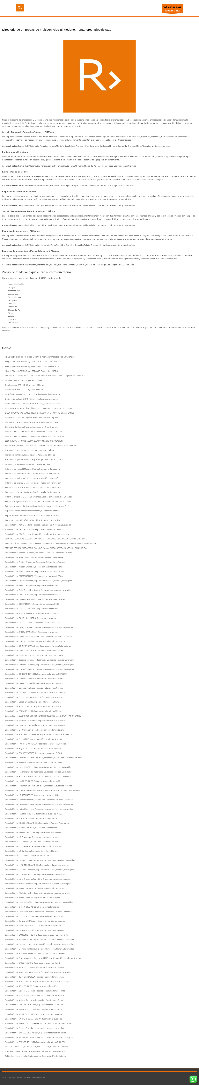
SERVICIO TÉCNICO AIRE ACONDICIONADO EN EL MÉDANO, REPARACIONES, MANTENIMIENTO (46, 538)
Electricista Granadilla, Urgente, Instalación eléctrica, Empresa (31, 422)
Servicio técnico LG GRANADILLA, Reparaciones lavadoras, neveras (33, 846)
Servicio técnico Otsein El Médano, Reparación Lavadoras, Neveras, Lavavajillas (39, 902)
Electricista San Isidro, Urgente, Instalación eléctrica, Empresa (31, 427)
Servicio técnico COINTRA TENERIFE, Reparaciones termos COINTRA (34, 655)
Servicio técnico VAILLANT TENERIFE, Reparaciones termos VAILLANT (35, 1004)
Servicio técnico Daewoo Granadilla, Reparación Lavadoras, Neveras (34, 683)
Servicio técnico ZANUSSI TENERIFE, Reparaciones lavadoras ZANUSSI (35, 1042)
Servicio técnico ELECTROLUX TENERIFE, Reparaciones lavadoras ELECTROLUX (38, 734)
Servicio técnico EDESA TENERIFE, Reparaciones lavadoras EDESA (33, 711)
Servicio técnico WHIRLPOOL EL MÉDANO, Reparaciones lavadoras (33, 1009)
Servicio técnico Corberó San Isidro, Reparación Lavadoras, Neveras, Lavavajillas (39, 669)
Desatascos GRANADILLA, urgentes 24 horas (24, 389)
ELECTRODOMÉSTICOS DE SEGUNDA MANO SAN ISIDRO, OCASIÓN (34, 441)
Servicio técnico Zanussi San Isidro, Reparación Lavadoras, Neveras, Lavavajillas (39, 1037)
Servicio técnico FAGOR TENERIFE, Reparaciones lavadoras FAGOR (33, 753)
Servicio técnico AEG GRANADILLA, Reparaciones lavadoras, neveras (34, 529)
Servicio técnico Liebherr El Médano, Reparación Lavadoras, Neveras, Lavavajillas (40, 860)
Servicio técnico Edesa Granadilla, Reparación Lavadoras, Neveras (33, 701)
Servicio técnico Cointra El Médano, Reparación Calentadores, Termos (35, 641)
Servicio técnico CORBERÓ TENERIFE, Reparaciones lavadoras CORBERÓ (36, 674)
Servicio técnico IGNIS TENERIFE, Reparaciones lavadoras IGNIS (32, 795)
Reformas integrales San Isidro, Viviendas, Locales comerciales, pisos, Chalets (38, 506)
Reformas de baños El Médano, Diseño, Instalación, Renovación (32, 469)
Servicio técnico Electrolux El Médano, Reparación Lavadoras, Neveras (35, 720)
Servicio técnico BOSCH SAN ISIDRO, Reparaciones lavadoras (31, 618)
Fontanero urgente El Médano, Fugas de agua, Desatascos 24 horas (34, 459)
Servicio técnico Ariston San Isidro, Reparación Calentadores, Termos (34, 571)
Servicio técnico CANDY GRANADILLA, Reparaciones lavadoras (31, 632)
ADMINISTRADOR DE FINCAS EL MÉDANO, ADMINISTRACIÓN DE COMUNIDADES (39, 357)
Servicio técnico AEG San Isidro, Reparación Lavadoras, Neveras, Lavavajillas (37, 534)
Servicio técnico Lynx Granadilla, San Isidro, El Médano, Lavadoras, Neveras (37, 879)
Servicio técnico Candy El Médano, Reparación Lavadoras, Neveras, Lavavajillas (39, 627)
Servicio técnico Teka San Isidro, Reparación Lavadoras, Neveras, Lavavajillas (38, 981)
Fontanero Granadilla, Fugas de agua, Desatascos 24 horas (30, 450)
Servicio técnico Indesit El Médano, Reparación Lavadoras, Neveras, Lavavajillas (39, 799)
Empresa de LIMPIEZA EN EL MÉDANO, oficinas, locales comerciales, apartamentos (40, 445)
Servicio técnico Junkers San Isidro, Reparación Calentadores (31, 827)
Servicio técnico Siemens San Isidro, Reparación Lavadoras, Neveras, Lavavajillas (39, 948)
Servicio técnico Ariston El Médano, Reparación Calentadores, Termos (35, 562)
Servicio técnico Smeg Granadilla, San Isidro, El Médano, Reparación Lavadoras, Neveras (43, 958)
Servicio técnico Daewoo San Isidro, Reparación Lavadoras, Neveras (34, 688)
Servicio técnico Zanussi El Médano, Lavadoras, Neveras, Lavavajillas (34, 1028)
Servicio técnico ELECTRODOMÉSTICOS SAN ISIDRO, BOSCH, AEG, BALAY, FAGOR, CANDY (43, 716)
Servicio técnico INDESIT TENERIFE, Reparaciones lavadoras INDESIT (34, 813)
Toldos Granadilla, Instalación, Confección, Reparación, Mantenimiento (35, 1051)
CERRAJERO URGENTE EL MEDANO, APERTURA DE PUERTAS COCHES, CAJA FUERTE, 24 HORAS (45, 375)
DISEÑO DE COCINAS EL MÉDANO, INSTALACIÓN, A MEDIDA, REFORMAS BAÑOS (39, 413)
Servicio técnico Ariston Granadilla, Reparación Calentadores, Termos (34, 566)
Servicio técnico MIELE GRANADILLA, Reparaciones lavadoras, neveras (35, 888)
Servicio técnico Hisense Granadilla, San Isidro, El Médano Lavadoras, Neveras (38, 785)
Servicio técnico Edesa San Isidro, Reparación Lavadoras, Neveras (33, 706)
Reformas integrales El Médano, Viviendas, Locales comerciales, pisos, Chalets (38, 496)
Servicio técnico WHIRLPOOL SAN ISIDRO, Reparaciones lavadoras (33, 1018)
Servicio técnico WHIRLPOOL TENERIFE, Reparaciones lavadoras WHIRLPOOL (38, 1023)
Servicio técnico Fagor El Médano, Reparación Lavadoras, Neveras (33, 739)
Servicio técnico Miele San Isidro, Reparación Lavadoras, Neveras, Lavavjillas (37, 893)
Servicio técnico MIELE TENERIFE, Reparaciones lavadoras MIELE (32, 897)
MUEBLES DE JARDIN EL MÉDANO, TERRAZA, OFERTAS (28, 464)
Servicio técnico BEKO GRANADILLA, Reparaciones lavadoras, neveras (35, 599)
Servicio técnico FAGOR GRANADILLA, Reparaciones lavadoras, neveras (35, 743)
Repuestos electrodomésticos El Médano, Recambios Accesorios (32, 510)
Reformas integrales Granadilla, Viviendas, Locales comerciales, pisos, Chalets (38, 501)
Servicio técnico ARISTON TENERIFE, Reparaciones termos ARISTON (34, 576)
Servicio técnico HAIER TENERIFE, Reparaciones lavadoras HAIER (32, 781)
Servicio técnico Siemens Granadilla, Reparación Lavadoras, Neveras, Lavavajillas (39, 944)
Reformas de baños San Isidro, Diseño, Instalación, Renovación (32, 478)
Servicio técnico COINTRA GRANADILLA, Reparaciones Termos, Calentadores (38, 646)
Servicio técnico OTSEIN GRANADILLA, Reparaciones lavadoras (32, 907)
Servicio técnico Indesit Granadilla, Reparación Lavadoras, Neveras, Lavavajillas (39, 804)
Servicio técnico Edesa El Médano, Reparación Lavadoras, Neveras (33, 697)
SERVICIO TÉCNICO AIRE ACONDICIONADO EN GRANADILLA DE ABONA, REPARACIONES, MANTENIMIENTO (51, 543)
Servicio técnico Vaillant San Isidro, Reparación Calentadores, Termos (34, 1000)
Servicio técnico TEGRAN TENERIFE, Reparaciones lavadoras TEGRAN (34, 967)
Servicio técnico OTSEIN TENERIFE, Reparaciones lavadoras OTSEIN (34, 916)
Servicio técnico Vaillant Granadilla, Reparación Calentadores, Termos (35, 995)
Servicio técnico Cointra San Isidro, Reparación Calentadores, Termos (34, 650)
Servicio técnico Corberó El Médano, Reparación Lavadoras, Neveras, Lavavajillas (39, 660)
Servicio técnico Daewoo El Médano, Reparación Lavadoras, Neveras (34, 678)
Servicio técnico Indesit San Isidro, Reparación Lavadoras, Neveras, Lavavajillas (39, 809)
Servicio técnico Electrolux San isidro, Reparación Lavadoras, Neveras (35, 730)
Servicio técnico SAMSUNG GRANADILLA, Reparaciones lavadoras (33, 925)
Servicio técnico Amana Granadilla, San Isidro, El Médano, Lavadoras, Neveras (38, 552)
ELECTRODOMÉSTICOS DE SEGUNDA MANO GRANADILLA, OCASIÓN (34, 436)
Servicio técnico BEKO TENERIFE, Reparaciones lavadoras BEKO (32, 604)
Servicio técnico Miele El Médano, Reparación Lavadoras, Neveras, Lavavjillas (38, 883)
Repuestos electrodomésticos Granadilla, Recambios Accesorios (32, 515)
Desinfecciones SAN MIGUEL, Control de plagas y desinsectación (32, 403)
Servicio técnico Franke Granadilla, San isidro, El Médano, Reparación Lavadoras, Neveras (43, 757)
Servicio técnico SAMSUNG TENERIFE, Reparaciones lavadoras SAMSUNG (36, 935)
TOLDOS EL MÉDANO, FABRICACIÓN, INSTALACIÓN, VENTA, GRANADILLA (36, 1046)
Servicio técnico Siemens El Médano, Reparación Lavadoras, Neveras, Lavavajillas (40, 939)
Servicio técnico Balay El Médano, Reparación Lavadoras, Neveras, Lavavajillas (38, 580)
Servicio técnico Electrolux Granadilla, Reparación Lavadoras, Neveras (35, 725)
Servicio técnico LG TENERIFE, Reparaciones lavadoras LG (29, 855)
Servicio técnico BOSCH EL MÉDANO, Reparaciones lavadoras (31, 608)
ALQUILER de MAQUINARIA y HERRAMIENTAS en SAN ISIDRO (31, 371)
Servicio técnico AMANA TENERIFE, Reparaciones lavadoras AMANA (34, 557)
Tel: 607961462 (172, 7)
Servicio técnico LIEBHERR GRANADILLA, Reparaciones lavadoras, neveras (36, 865)
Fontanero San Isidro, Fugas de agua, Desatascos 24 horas (30, 454)
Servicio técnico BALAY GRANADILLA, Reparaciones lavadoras (31, 585)
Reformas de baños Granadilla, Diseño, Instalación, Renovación (32, 473)
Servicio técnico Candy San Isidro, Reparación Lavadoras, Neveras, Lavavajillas (38, 636)
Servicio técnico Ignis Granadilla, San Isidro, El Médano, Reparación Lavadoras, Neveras (42, 790)
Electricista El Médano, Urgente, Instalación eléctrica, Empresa (31, 417)
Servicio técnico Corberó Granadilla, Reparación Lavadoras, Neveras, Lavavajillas (39, 664)
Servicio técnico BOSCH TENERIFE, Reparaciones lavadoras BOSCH (33, 622)
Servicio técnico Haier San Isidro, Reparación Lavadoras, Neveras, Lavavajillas (38, 776)
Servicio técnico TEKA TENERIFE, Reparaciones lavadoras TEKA (31, 986)
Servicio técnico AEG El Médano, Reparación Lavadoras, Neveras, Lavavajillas (38, 524)
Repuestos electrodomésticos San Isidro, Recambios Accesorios (32, 520)
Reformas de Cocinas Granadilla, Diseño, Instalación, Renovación (33, 487)
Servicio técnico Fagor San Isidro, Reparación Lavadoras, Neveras (33, 748)
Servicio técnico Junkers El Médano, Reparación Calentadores (31, 818)
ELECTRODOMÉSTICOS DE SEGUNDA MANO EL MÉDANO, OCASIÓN (34, 431)
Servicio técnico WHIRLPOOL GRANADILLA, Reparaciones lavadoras (34, 1014)
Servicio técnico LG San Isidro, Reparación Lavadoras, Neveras (31, 851)
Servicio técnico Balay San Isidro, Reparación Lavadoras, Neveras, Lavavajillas (38, 590)
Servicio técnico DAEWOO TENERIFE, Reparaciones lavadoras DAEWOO (35, 692)
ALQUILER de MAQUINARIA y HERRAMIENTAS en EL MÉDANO (31, 361)
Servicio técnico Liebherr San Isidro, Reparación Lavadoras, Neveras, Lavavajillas (39, 869)
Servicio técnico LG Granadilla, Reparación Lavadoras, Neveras (32, 841)
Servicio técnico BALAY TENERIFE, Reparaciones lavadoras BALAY (33, 594)
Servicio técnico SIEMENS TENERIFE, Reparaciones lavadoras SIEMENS (35, 953)
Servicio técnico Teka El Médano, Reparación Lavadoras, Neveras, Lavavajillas (38, 972)
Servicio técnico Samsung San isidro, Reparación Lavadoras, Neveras (34, 930)
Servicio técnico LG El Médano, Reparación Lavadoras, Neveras (32, 837)
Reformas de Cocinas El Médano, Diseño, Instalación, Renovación (33, 483)
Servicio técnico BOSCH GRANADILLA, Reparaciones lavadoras (31, 613)
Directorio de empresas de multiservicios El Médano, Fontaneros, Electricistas (38, 408)
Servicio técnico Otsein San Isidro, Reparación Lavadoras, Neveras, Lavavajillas (38, 911)
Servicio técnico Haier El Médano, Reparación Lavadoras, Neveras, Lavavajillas (38, 767)
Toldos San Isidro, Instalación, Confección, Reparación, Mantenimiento (35, 1056)
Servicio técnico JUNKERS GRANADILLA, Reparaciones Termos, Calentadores (37, 823)
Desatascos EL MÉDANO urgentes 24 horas (23, 380)
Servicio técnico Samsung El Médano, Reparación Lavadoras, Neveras (35, 921)
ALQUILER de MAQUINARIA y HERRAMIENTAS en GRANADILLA (32, 366)
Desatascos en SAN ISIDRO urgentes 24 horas (24, 385)
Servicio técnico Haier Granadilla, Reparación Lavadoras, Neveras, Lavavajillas (38, 771)
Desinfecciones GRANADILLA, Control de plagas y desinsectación (32, 394)
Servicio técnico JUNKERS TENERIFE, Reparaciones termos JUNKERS (33, 832)
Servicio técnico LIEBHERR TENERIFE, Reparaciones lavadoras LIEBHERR (36, 874)
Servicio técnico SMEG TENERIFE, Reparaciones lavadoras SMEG (32, 963)
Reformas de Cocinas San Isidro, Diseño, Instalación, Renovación (32, 492)
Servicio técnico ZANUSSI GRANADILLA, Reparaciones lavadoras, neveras (36, 1032)
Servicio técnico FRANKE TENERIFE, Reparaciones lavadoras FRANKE (34, 762)
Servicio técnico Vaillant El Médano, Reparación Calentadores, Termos (35, 990)
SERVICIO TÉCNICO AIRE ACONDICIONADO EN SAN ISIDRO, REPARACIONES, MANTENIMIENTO (46, 548)
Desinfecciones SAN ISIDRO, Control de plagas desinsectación (31, 399)
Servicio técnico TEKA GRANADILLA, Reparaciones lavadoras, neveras (34, 977)
